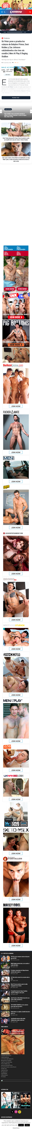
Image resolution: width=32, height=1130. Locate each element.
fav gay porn (4, 1071)
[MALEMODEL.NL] (16, 947)
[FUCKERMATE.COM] (16, 454)
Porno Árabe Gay (5, 1063)
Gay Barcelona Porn (6, 1055)
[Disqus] (16, 184)
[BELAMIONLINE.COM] (16, 408)
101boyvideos (4, 1075)
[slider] (14, 32)
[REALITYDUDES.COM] (16, 772)
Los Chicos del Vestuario (7, 1058)
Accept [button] (21, 1125)
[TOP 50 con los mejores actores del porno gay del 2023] (5, 959)
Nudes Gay (4, 1068)
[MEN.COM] (16, 483)
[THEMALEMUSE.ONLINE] (12, 1054)
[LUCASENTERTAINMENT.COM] (16, 575)
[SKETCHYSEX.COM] (16, 855)
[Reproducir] (2, 32)
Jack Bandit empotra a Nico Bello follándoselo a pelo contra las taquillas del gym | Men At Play (15, 115)
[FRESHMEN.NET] (10, 291)
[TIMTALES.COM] (16, 901)
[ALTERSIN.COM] (15, 1108)
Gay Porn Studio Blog (6, 1062)
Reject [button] (27, 1125)
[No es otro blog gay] (16, 12)
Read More (16, 1128)
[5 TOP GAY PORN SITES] (16, 71)
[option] (16, 111)
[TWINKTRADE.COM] (16, 319)
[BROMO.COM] (16, 622)
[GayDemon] (12, 1034)
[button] (16, 25)
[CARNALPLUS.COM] (16, 826)
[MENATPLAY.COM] (16, 743)
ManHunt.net (4, 1070)
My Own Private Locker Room (8, 1067)
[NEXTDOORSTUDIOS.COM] (16, 651)
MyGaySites (4, 1073)
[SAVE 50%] (16, 4)
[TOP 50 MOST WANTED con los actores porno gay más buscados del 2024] (5, 1007)
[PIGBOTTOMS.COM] (16, 346)
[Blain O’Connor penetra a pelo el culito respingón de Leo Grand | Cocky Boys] (5, 986)
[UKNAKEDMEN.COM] (16, 801)
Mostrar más (15, 97)
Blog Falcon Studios (6, 1060)
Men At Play (8, 110)
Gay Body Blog (5, 1057)
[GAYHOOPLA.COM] (16, 697)
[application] (16, 25)
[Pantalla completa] (30, 32)
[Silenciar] (27, 32)
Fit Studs (3, 1076)
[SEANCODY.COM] (16, 529)
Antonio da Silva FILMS (7, 1065)
